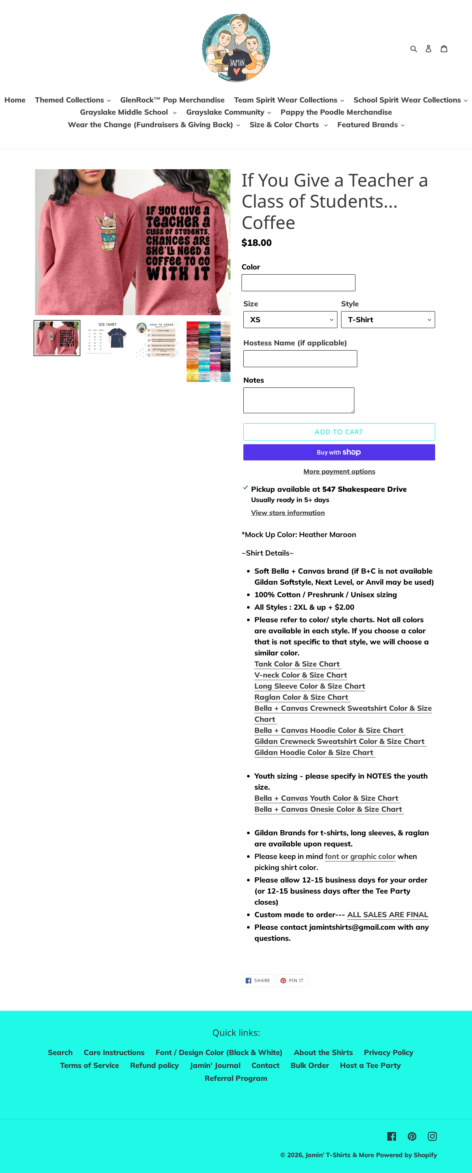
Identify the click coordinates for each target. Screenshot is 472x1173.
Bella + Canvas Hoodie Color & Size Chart (330, 730)
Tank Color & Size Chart (298, 663)
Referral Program (236, 1078)
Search (60, 1052)
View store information (288, 512)
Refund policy (154, 1065)
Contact (265, 1065)
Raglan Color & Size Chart (302, 697)
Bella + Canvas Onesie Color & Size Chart (329, 809)
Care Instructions (114, 1052)
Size (250, 303)
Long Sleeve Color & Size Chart (309, 685)
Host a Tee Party (370, 1065)
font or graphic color (360, 856)
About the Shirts (323, 1052)
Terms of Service (89, 1065)
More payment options (339, 471)
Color (251, 266)
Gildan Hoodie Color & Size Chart (314, 752)
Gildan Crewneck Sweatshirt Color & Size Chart (340, 741)
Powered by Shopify (406, 1155)
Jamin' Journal (215, 1065)
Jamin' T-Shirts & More (339, 1155)
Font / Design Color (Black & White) (219, 1052)
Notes (253, 379)
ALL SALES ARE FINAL (387, 914)
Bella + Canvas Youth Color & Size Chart (327, 798)
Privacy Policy (388, 1052)
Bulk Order (310, 1065)
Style (350, 303)
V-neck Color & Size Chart (300, 674)
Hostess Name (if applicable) (295, 342)
